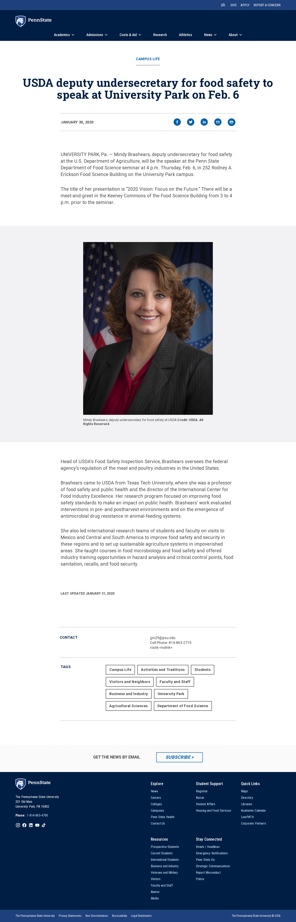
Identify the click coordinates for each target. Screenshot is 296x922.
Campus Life (148, 59)
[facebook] (177, 122)
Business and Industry (128, 694)
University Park (171, 694)
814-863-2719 (180, 643)
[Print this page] (231, 122)
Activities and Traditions (163, 669)
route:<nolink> (161, 647)
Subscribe (178, 757)
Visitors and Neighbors (129, 682)
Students (203, 669)
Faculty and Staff (175, 682)
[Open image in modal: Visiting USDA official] (148, 328)
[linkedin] (204, 122)
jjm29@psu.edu (162, 638)
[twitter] (190, 122)
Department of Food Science (182, 706)
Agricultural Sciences (128, 706)
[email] (217, 122)
